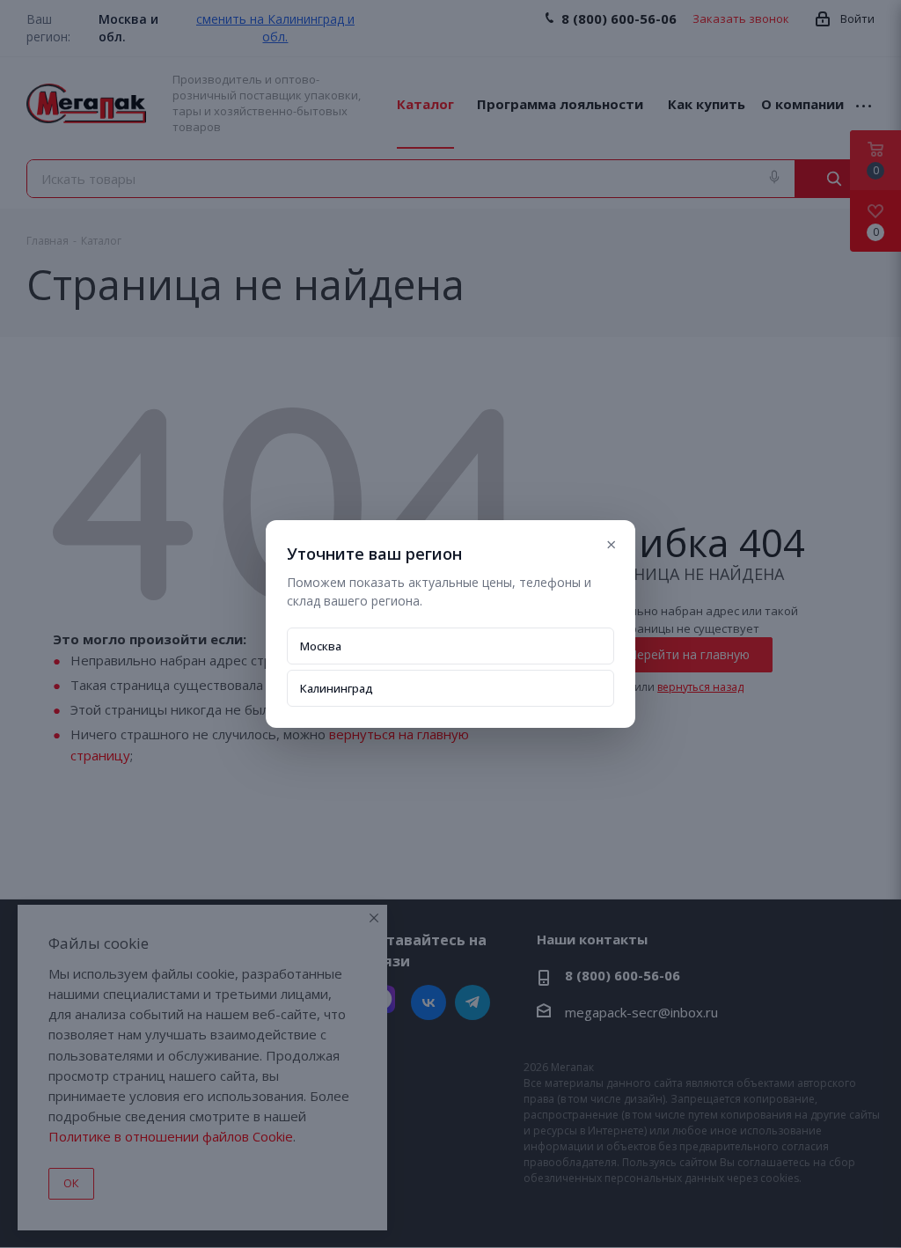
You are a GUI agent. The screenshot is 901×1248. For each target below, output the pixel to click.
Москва (320, 646)
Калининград (336, 688)
